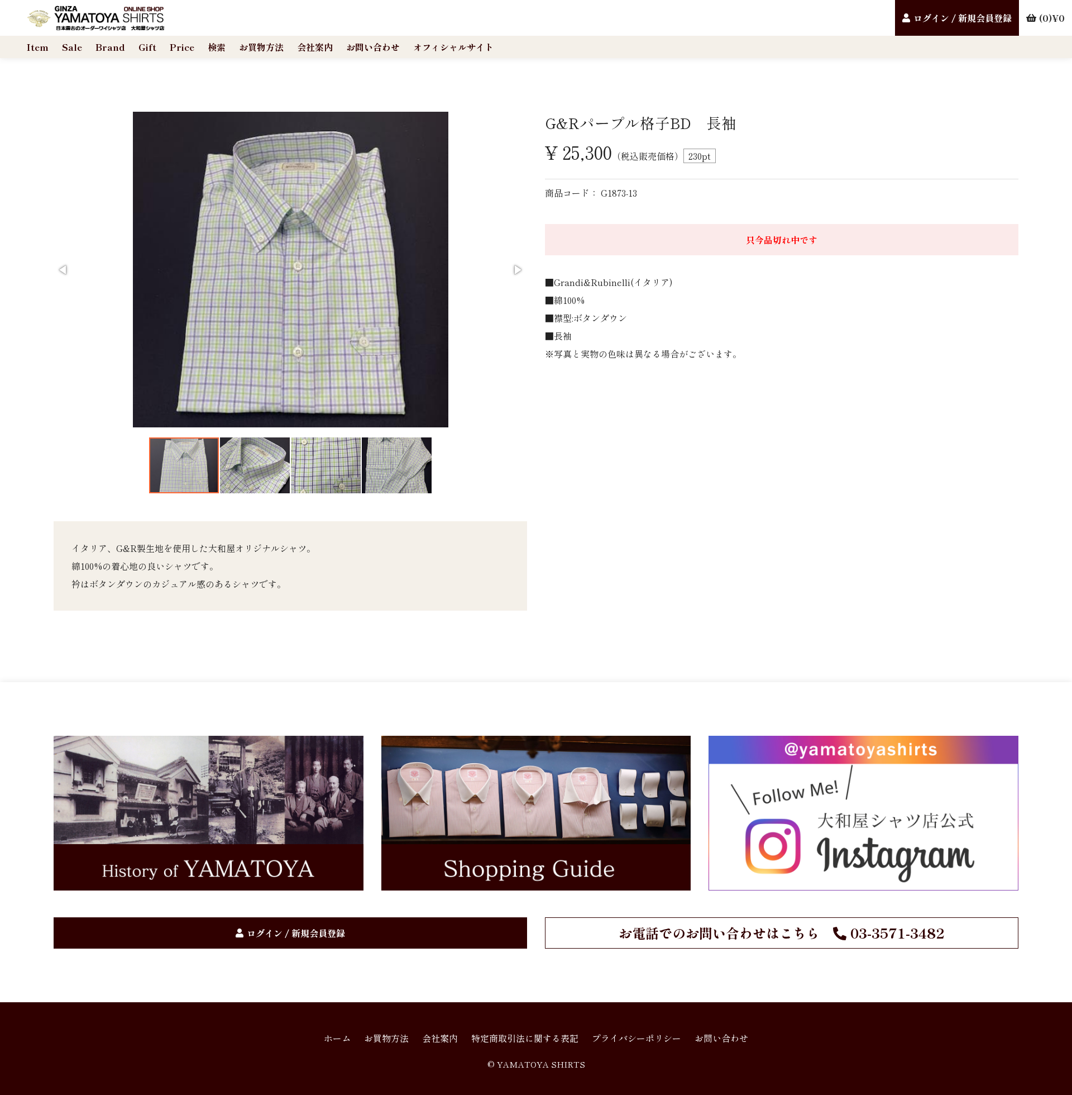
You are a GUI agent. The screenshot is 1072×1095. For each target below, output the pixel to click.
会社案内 (315, 47)
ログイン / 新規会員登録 (962, 18)
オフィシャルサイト (453, 47)
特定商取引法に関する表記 (524, 1038)
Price (182, 47)
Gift (147, 47)
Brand (110, 47)
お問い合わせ (373, 47)
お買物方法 (261, 47)
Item (38, 47)
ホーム (337, 1038)
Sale (72, 47)
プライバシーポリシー (636, 1038)
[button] (64, 270)
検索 (217, 47)
